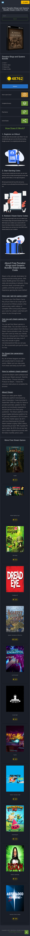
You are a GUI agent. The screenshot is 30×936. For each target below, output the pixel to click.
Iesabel (15, 475)
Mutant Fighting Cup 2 (15, 515)
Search (15, 19)
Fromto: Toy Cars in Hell (15, 794)
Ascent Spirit (15, 715)
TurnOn (15, 754)
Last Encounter (15, 675)
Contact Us (19, 932)
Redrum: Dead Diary (15, 874)
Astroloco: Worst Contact (15, 914)
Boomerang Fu (15, 834)
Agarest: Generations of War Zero (15, 635)
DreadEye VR (15, 595)
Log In (26, 2)
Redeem (15, 86)
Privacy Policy (12, 932)
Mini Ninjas (15, 555)
